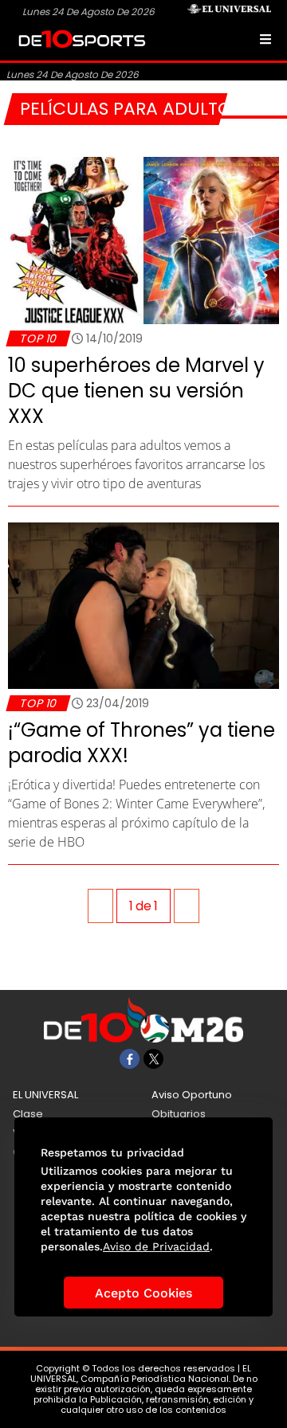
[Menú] (265, 39)
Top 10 (38, 338)
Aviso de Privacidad (156, 1246)
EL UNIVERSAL (45, 1094)
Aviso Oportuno (191, 1094)
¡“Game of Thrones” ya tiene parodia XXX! (141, 743)
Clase (28, 1113)
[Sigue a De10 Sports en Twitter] (153, 1059)
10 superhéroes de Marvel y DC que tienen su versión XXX (136, 390)
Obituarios (178, 1113)
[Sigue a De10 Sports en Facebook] (130, 1059)
